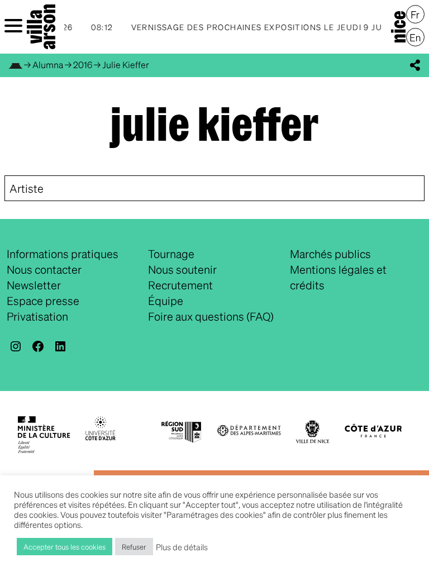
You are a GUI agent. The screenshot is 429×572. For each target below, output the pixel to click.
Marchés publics (330, 253)
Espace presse (43, 300)
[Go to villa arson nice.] (15, 64)
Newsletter (34, 285)
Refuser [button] (134, 546)
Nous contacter (44, 269)
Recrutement (180, 285)
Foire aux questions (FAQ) (211, 316)
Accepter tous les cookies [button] (64, 546)
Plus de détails (182, 547)
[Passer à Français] (415, 14)
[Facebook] (38, 346)
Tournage (171, 253)
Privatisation (37, 316)
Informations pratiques (62, 253)
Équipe (165, 300)
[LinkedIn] (60, 346)
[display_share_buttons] (415, 65)
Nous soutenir (182, 269)
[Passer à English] (415, 37)
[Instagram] (15, 346)
